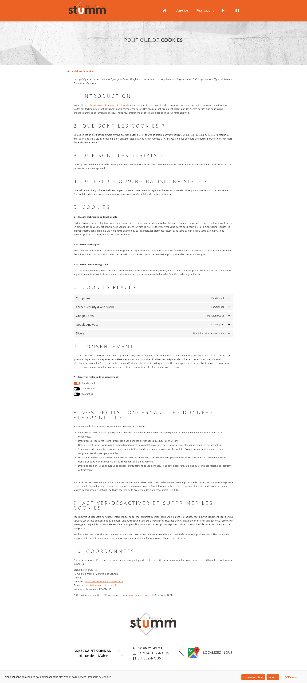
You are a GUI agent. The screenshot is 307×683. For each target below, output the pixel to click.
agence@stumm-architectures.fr (99, 585)
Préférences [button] (291, 677)
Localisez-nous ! (219, 652)
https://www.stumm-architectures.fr (109, 105)
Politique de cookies (99, 677)
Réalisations (205, 10)
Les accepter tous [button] (253, 677)
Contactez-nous (153, 653)
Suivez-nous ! (150, 658)
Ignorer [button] (273, 677)
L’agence (182, 10)
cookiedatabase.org (138, 595)
